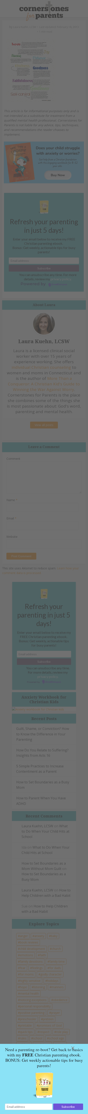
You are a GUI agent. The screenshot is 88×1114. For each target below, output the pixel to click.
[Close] (78, 1048)
